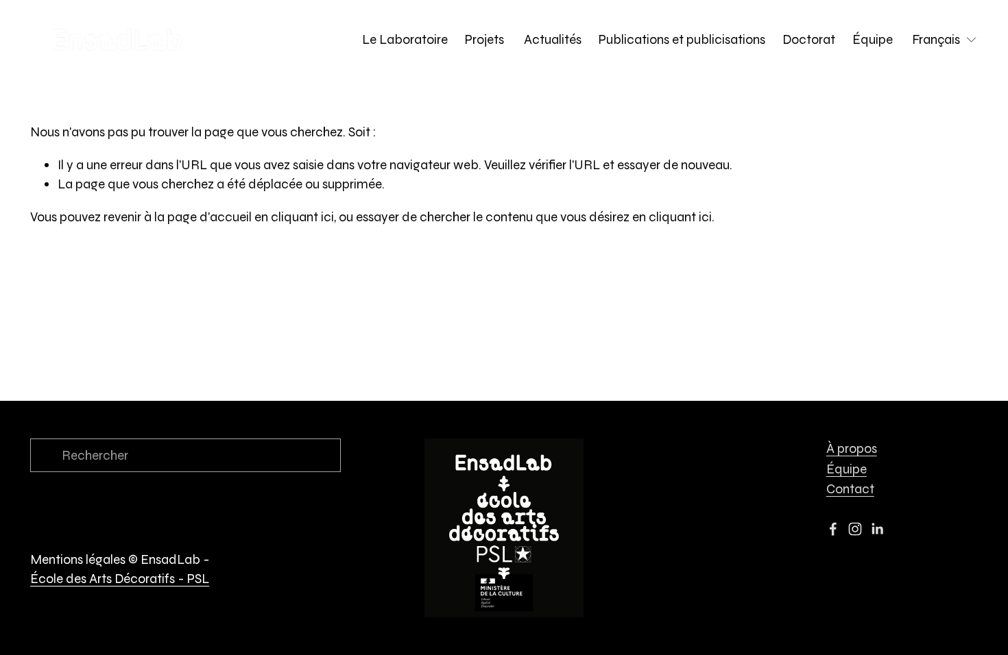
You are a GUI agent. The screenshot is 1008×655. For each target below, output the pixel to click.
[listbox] (945, 40)
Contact (850, 489)
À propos (851, 448)
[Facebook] (833, 529)
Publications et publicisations (682, 39)
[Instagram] (855, 529)
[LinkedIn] (877, 529)
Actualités (552, 39)
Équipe (872, 39)
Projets (486, 39)
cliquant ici (302, 217)
